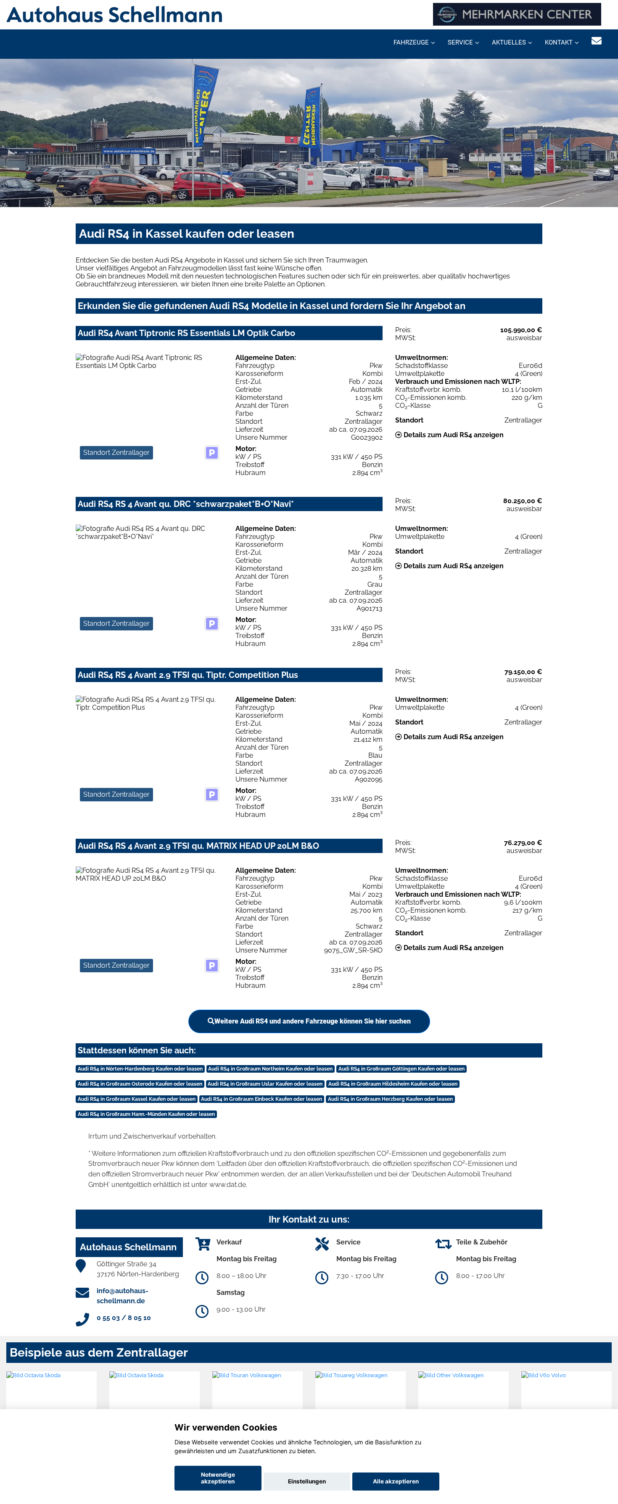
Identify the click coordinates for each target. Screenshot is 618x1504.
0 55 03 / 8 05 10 (124, 1318)
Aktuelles (509, 42)
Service (460, 42)
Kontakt (559, 42)
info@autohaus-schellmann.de (122, 1296)
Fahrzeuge (411, 42)
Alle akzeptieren (396, 1481)
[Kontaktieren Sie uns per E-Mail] (597, 41)
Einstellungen (307, 1481)
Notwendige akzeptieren (218, 1478)
